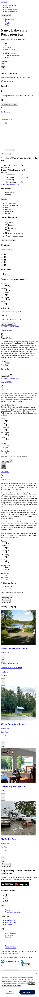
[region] (19, 984)
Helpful (5, 376)
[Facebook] (6, 895)
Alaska (7, 23)
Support (8, 937)
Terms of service (10, 948)
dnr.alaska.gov (6, 112)
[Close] (36, 973)
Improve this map (11, 11)
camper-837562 (6, 382)
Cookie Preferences (10, 992)
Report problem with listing (10, 184)
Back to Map (9, 19)
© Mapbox (9, 7)
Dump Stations (10, 920)
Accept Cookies (27, 992)
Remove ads (6, 15)
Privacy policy (10, 946)
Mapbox (4, 2)
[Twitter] (6, 898)
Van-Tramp (5, 472)
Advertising (9, 935)
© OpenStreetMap (11, 9)
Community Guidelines (13, 912)
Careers (7, 910)
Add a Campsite (10, 933)
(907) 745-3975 (6, 119)
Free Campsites (10, 922)
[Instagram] (6, 901)
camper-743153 (6, 330)
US (6, 21)
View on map (10, 150)
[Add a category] (28, 965)
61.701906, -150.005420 (9, 104)
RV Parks (8, 924)
